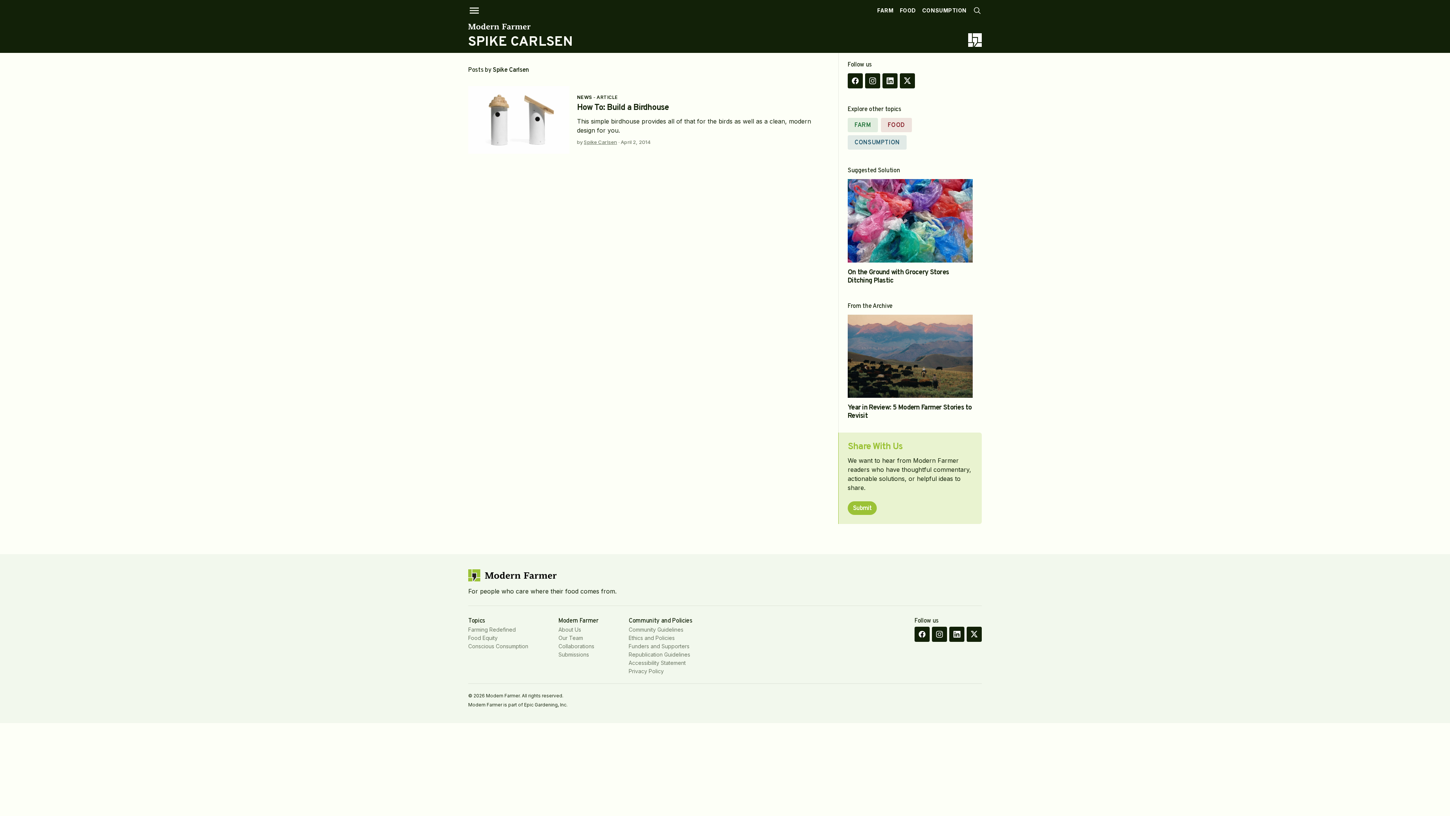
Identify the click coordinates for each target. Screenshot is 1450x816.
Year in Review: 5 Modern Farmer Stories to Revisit (910, 411)
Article (607, 97)
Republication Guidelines (659, 654)
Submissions (573, 654)
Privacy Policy (646, 671)
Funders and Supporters (659, 646)
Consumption (944, 10)
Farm (885, 10)
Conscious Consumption (498, 646)
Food (908, 10)
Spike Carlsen (600, 142)
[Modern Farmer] (520, 26)
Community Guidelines (656, 629)
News (584, 97)
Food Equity (483, 638)
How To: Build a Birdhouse (623, 108)
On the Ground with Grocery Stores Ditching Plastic (898, 276)
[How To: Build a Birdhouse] (518, 120)
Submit (862, 508)
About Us (569, 629)
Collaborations (576, 646)
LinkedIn (890, 80)
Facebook (855, 80)
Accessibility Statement (657, 663)
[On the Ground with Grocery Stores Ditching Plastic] (910, 221)
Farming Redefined (492, 629)
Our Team (570, 638)
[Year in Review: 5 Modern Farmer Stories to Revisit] (910, 356)
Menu (474, 11)
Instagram (872, 80)
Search (977, 10)
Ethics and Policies (652, 638)
